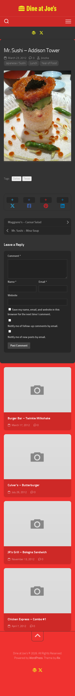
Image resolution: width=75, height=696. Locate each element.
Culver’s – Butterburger (23, 485)
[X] (41, 32)
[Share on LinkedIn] (62, 202)
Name (12, 281)
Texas (27, 178)
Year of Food (49, 63)
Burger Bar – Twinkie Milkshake (29, 418)
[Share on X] (12, 202)
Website (12, 295)
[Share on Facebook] (29, 202)
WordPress (36, 658)
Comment (14, 256)
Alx (58, 658)
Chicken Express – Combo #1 (27, 619)
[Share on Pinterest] (46, 202)
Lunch (33, 63)
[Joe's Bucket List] (34, 32)
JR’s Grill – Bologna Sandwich (27, 552)
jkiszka (45, 58)
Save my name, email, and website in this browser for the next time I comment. (34, 312)
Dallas (16, 178)
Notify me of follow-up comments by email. (33, 326)
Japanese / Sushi (16, 63)
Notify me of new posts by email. (27, 337)
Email (43, 281)
